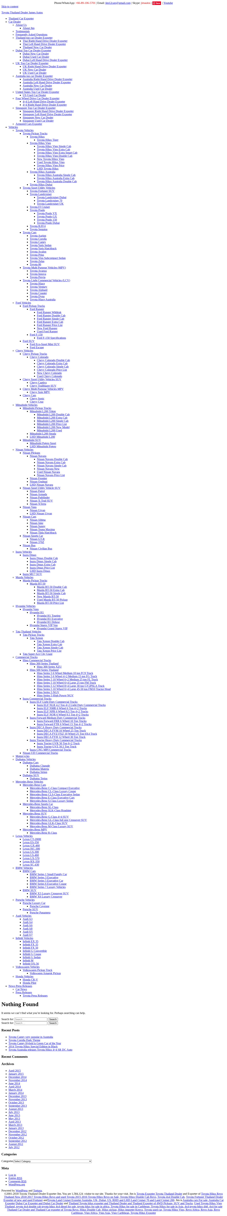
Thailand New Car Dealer (37, 47)
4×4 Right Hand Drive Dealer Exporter (45, 104)
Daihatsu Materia (39, 768)
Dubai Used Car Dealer (36, 56)
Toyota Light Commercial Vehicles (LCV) (46, 280)
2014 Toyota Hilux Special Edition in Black (33, 1046)
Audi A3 (27, 918)
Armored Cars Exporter (29, 123)
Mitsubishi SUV (32, 440)
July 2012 (14, 1147)
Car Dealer (15, 21)
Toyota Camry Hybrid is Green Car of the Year (35, 1043)
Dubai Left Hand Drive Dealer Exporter (45, 60)
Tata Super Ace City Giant (37, 653)
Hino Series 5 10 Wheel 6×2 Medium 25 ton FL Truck (67, 679)
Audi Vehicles (23, 915)
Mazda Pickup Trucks (35, 580)
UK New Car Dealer (34, 69)
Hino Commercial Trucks (37, 660)
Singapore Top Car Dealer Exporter (36, 107)
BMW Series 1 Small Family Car (48, 874)
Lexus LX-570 (31, 858)
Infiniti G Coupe (32, 954)
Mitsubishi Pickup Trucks (37, 408)
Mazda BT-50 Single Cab (51, 593)
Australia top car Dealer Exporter (34, 76)
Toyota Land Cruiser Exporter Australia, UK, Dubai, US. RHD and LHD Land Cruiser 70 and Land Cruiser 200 (111, 1200)
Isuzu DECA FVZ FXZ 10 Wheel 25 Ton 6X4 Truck (67, 733)
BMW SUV (29, 890)
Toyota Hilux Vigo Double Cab (54, 155)
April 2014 (15, 1086)
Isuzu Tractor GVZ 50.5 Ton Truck (56, 746)
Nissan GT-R (37, 539)
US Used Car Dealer (34, 95)
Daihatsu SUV (31, 775)
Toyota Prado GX (47, 216)
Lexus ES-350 (31, 842)
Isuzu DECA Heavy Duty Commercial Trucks (56, 727)
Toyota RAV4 (38, 226)
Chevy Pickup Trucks (35, 353)
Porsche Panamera (40, 912)
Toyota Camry (38, 242)
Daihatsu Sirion (38, 772)
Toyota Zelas (37, 261)
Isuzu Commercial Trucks (37, 698)
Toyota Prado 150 (47, 219)
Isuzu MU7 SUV (32, 574)
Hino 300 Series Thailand (44, 663)
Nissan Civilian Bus (41, 548)
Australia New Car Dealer (37, 85)
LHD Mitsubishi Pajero (43, 446)
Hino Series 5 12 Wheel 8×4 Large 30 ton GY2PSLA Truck (70, 685)
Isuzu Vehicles (24, 551)
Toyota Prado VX (47, 213)
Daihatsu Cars (30, 762)
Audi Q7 (28, 934)
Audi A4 (27, 922)
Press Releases (24, 992)
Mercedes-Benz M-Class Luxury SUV (51, 826)
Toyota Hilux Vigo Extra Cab (53, 149)
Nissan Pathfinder (40, 497)
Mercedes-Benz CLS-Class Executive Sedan (55, 794)
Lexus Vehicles (24, 835)
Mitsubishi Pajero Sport (43, 443)
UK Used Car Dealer (34, 72)
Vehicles (13, 127)
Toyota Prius (37, 254)
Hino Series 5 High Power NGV (55, 695)
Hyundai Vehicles (25, 606)
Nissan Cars (29, 516)
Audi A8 (27, 928)
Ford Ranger (37, 309)
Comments (17, 1181)
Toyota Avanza (38, 270)
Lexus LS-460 (31, 855)
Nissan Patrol (37, 491)
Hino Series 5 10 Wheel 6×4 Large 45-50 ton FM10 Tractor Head (74, 689)
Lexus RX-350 (31, 861)
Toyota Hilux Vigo (40, 143)
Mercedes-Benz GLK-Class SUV (49, 823)
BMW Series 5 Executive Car (46, 880)
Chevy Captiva (38, 382)
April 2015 (15, 1070)
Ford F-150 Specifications (51, 337)
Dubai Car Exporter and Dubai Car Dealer (39, 1203)
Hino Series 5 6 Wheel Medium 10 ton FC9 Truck (65, 673)
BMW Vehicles (24, 867)
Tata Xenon (36, 637)
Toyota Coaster (38, 293)
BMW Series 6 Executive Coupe (48, 883)
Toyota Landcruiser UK (50, 203)
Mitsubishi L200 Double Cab (53, 414)
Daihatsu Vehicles (26, 759)
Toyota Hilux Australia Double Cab (57, 181)
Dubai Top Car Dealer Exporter (33, 50)
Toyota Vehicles (25, 130)
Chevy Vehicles (24, 350)
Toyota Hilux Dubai (41, 184)
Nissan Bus (29, 545)
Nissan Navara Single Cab (52, 465)
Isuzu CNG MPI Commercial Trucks (50, 749)
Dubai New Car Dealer (36, 53)
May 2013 (14, 1118)
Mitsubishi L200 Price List (52, 424)
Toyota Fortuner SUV (42, 190)
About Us (21, 24)
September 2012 (18, 1140)
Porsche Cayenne (39, 906)
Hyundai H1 (37, 612)
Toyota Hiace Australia (43, 299)
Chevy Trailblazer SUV (43, 385)
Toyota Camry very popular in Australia (31, 1036)
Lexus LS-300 (31, 851)
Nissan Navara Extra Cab (51, 462)
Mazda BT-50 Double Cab (52, 586)
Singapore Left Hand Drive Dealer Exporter (47, 114)
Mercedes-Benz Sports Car (38, 804)
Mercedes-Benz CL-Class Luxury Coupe (53, 791)
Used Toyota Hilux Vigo (51, 162)
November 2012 (18, 1134)
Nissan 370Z (37, 542)
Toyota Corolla (38, 238)
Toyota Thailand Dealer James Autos (22, 12)
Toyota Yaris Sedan (40, 245)
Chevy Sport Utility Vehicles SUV (42, 379)
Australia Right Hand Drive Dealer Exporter (47, 79)
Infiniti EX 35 (30, 941)
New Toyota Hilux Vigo (50, 159)
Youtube (168, 2)
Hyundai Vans (31, 609)
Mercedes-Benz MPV (35, 829)
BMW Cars (29, 871)
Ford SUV (29, 341)
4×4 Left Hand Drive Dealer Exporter (44, 101)
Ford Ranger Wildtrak (49, 312)
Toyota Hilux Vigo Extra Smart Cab (57, 152)
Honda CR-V (30, 979)
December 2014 (17, 1077)
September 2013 (18, 1105)
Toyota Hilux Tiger (47, 139)
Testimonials (23, 31)
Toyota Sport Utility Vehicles (39, 187)
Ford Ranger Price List (49, 325)
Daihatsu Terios (38, 778)
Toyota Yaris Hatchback (43, 248)
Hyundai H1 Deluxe (48, 622)
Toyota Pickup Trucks (35, 133)
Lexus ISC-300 (31, 848)
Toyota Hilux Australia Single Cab (56, 175)
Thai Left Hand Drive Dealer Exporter (44, 44)
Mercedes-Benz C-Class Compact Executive (55, 788)
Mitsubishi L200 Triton (43, 411)
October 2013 (16, 1102)
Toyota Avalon (38, 251)
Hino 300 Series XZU (49, 666)
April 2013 (15, 1121)
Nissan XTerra (38, 503)
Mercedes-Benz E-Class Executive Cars (52, 797)
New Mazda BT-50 (48, 596)
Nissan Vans (30, 507)
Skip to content (9, 6)
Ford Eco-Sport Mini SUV (45, 344)
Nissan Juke (36, 523)
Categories (7, 1161)
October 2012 (16, 1137)
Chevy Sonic (37, 398)
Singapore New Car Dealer (38, 117)
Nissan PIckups (31, 452)
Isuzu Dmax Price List (42, 567)
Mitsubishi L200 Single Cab (52, 420)
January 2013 (16, 1128)
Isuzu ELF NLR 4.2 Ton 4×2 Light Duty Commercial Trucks (71, 705)
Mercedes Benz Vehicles (29, 781)
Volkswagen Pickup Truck (37, 970)
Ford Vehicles (23, 302)
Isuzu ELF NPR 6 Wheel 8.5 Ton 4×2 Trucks (62, 711)
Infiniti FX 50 (30, 947)
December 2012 (17, 1131)
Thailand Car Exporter (21, 18)
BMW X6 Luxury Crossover (46, 896)
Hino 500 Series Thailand (44, 669)
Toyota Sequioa (38, 229)
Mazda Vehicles (24, 577)
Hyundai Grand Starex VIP (52, 628)
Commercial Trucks (27, 657)
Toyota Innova (38, 273)
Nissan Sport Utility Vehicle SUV (41, 487)
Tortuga (37, 1190)
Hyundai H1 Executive (50, 618)
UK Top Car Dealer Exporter (32, 63)
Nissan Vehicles (24, 449)
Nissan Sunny (37, 526)
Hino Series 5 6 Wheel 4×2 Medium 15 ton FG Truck (67, 676)
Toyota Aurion (38, 235)
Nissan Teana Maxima (42, 529)
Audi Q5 (28, 931)
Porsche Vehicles (25, 899)
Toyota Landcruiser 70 (49, 200)
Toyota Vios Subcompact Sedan (48, 258)
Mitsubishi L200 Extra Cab (52, 417)
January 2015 (16, 1073)
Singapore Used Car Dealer (38, 120)
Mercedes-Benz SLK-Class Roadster (50, 810)
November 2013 (18, 1099)
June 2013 (14, 1115)
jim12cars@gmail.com (118, 2)
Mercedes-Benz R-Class (43, 832)
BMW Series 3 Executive (44, 877)
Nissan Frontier (38, 478)
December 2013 (17, 1096)
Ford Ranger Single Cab (50, 318)
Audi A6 (27, 925)
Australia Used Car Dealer (37, 88)
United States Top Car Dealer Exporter (37, 91)
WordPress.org (17, 1184)
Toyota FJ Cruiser (40, 206)
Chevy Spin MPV (40, 392)
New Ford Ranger (47, 328)
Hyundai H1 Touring (48, 615)
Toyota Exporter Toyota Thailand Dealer (159, 1193)
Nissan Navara (38, 455)
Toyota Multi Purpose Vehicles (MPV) (44, 267)
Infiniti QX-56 (31, 963)
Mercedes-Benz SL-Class (44, 807)
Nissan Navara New (48, 468)
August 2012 (16, 1144)
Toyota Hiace (37, 283)
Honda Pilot (29, 982)
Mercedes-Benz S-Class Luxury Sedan (51, 800)
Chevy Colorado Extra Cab (52, 363)
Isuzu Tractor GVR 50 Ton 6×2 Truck (58, 743)
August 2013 (16, 1108)
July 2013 (14, 1112)
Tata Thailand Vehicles (28, 631)
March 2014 (15, 1089)
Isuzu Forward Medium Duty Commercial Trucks (57, 717)
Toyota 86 (35, 264)
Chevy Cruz (36, 401)
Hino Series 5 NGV (48, 692)
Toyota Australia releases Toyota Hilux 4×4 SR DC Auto (40, 1049)
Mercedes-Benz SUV (35, 813)
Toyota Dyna (37, 296)
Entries (15, 1178)
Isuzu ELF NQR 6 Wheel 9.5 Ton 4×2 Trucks (63, 714)
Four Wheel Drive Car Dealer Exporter (37, 98)
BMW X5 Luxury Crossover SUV (49, 893)
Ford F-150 (36, 334)
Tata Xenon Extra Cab (49, 644)
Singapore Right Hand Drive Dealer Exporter (48, 111)
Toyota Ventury (38, 286)
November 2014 (18, 1080)
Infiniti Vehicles (24, 938)
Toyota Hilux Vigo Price (50, 165)
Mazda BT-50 (37, 583)
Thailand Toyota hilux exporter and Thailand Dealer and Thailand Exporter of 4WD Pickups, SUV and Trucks (131, 1203)
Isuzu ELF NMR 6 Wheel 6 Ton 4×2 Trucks (62, 708)
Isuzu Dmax (29, 554)
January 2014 (16, 1092)
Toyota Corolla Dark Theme (24, 1040)
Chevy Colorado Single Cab (53, 366)
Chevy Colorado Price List (52, 369)
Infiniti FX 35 (30, 944)
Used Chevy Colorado (49, 376)
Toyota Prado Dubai (48, 222)
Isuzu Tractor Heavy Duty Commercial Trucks (56, 740)
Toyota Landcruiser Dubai (51, 197)
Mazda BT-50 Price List (50, 602)
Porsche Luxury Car (34, 903)
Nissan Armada (38, 494)
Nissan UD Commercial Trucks (40, 752)
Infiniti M (28, 960)
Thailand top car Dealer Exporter (34, 37)
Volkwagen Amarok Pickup (45, 973)
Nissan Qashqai (38, 481)
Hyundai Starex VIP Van (44, 625)
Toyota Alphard (38, 289)
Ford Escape (37, 347)
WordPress (22, 1190)
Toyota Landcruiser (41, 194)
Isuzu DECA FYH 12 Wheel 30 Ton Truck (61, 736)
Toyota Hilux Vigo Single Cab (54, 146)
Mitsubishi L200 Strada (43, 433)
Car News (21, 989)
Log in (12, 1174)
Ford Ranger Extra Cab (50, 321)
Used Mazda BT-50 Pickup (52, 599)
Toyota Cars (29, 232)
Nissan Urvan (37, 510)
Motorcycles (22, 756)
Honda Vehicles (24, 976)
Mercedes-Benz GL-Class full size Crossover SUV (58, 819)
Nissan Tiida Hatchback (43, 532)
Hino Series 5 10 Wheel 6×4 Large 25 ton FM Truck (66, 682)
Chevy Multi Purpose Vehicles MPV (43, 388)
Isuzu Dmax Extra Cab (43, 564)
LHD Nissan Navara (41, 484)
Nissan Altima (38, 519)
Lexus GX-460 (31, 845)
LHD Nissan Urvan (41, 513)
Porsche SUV (30, 909)
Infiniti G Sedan (32, 957)
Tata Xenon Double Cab (50, 641)
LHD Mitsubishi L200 (42, 436)
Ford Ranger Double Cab (51, 315)
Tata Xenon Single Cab (50, 647)
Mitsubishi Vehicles (26, 404)
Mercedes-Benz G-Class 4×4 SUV (49, 816)
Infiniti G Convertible (35, 950)
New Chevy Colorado (49, 372)
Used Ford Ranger (47, 331)
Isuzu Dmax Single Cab (43, 561)
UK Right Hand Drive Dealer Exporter (45, 66)
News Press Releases (20, 986)
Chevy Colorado (39, 357)
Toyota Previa (37, 277)
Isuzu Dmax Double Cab (44, 558)
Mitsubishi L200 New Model (53, 427)
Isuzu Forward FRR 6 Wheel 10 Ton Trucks (62, 721)
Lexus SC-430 (31, 864)
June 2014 (14, 1083)
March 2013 (15, 1124)
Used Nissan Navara (48, 471)
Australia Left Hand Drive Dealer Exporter (47, 82)
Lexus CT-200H (32, 839)
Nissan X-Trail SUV (41, 500)
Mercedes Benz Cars (34, 784)
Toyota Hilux (37, 136)
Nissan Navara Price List (51, 475)
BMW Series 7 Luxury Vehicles (48, 887)
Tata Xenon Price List (49, 650)
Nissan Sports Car (33, 535)
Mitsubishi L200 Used (49, 430)
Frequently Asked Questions (31, 34)
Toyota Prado (37, 210)
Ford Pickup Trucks (34, 305)
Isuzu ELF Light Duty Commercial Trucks (53, 701)
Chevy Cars (29, 395)
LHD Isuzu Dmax (40, 570)
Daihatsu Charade (40, 765)
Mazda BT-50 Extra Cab (51, 590)
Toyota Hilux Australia (42, 171)
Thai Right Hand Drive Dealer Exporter (45, 40)
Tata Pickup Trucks (33, 634)
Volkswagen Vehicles (28, 966)
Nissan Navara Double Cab (52, 459)
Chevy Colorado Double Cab (53, 360)
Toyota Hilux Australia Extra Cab (55, 178)
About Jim (28, 28)
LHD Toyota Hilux (48, 168)
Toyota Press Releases (35, 995)
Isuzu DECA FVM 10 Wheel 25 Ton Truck (61, 730)
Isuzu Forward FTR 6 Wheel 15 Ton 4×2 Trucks (64, 724)
